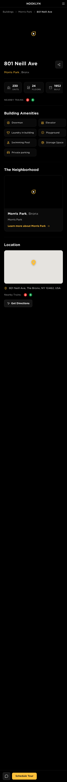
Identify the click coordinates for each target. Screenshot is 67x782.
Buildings (8, 12)
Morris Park (25, 12)
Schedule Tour (24, 776)
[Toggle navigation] (63, 3)
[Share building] (59, 64)
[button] (33, 33)
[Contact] (6, 776)
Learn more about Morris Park (27, 226)
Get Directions (20, 303)
